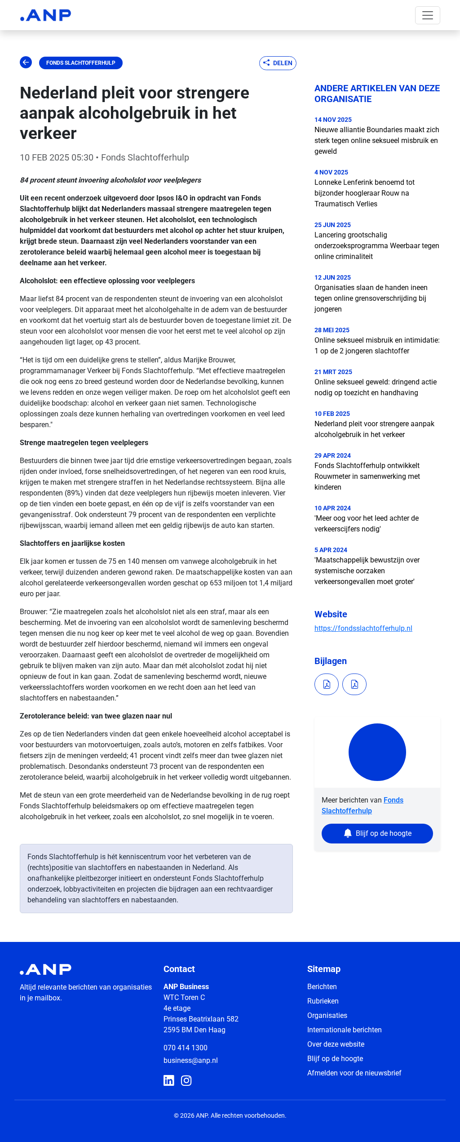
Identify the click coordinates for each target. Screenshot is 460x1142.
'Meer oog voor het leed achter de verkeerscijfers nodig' (366, 523)
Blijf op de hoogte (335, 1058)
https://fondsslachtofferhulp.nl (363, 628)
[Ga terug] (26, 63)
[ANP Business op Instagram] (186, 1081)
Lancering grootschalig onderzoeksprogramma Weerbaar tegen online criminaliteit (376, 246)
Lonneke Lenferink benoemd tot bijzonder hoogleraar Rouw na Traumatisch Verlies (364, 193)
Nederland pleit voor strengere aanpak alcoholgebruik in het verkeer (374, 429)
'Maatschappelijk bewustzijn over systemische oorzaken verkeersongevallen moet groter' (367, 571)
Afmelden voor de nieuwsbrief (354, 1073)
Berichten (322, 986)
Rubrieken (323, 1001)
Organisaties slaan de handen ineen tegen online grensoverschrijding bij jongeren (371, 298)
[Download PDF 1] (326, 684)
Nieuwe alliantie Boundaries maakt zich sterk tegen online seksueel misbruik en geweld (376, 140)
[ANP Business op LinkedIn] (169, 1081)
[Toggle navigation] (427, 15)
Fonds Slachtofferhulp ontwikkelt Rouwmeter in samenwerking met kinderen (367, 476)
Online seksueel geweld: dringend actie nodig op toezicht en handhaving (375, 387)
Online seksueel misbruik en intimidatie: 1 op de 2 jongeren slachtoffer (377, 345)
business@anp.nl (191, 1060)
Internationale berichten (344, 1030)
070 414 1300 (186, 1048)
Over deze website (335, 1044)
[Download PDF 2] (354, 684)
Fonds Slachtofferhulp (80, 63)
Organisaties (327, 1015)
